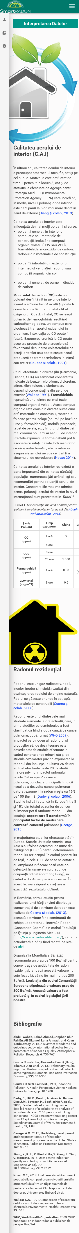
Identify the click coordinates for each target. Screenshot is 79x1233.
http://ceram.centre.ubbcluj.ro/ (38, 937)
